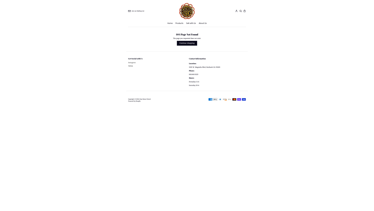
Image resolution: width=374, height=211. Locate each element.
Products (179, 23)
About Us (203, 23)
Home (170, 23)
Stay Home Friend (145, 99)
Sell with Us (191, 23)
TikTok (130, 66)
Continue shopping (187, 43)
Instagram (132, 62)
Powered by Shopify (134, 101)
